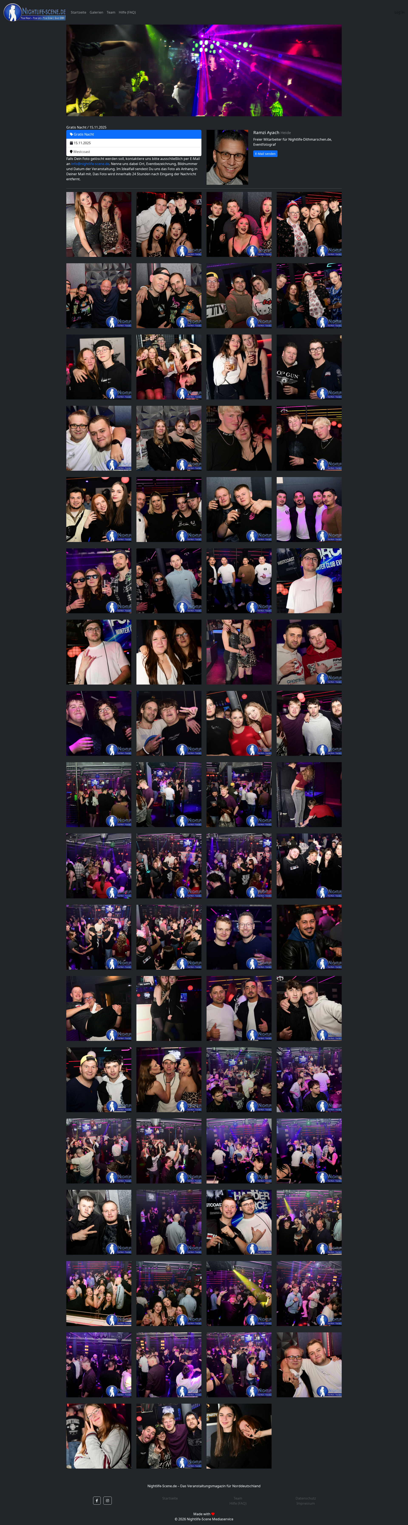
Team (111, 12)
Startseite (78, 12)
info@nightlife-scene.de (90, 163)
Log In (400, 12)
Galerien (96, 12)
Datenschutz (306, 1498)
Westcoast (81, 151)
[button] (97, 1501)
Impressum (305, 1503)
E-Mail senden (265, 154)
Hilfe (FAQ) (127, 12)
